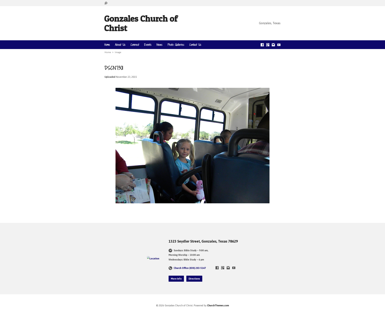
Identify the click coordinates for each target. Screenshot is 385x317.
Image (118, 52)
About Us (120, 44)
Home (107, 44)
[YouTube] (278, 44)
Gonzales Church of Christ (141, 23)
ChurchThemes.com (218, 305)
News (159, 44)
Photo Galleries (176, 44)
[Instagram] (273, 44)
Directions (194, 278)
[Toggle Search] (106, 3)
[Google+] (267, 44)
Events (147, 44)
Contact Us (195, 44)
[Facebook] (262, 44)
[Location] (153, 258)
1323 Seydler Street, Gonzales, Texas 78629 (203, 241)
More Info (176, 278)
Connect (135, 44)
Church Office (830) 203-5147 (190, 268)
